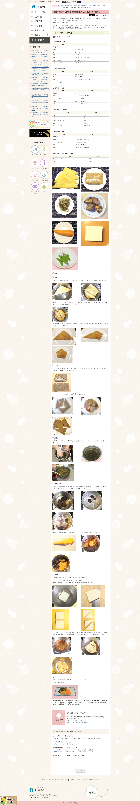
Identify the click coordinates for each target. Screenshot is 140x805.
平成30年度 (36, 47)
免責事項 (71, 779)
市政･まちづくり (41, 35)
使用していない (59, 751)
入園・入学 (35, 168)
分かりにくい (74, 744)
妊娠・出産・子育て (44, 155)
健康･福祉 (38, 16)
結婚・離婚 (35, 180)
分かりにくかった (88, 751)
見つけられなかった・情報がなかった (92, 738)
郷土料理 (95, 5)
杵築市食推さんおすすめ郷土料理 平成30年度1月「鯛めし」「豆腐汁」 (40, 102)
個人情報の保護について (61, 779)
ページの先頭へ (136, 793)
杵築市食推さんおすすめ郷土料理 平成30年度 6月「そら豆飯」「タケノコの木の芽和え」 (40, 62)
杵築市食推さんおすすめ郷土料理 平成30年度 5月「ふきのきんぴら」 (40, 56)
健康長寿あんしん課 (86, 5)
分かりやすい (58, 744)
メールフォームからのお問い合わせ (77, 722)
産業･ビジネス (40, 30)
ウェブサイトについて (81, 779)
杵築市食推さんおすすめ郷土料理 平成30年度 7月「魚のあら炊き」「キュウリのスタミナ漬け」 (40, 68)
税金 (44, 191)
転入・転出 (35, 154)
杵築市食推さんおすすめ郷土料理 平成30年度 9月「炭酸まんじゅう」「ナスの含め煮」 (40, 79)
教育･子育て (39, 21)
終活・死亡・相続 (35, 192)
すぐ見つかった (59, 738)
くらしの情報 (40, 12)
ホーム (63, 5)
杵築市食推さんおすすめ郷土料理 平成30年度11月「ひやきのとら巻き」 (40, 89)
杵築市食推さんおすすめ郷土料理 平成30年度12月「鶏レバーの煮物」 (40, 96)
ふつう (67, 738)
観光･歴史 (38, 25)
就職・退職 (44, 168)
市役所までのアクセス (47, 779)
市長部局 (76, 5)
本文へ (32, 1)
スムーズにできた (70, 751)
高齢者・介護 (44, 180)
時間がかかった (76, 738)
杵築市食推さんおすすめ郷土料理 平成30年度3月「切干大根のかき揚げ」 (40, 114)
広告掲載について (93, 779)
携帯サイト (50, 1)
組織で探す (69, 5)
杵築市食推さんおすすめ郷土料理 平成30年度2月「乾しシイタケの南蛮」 (40, 108)
